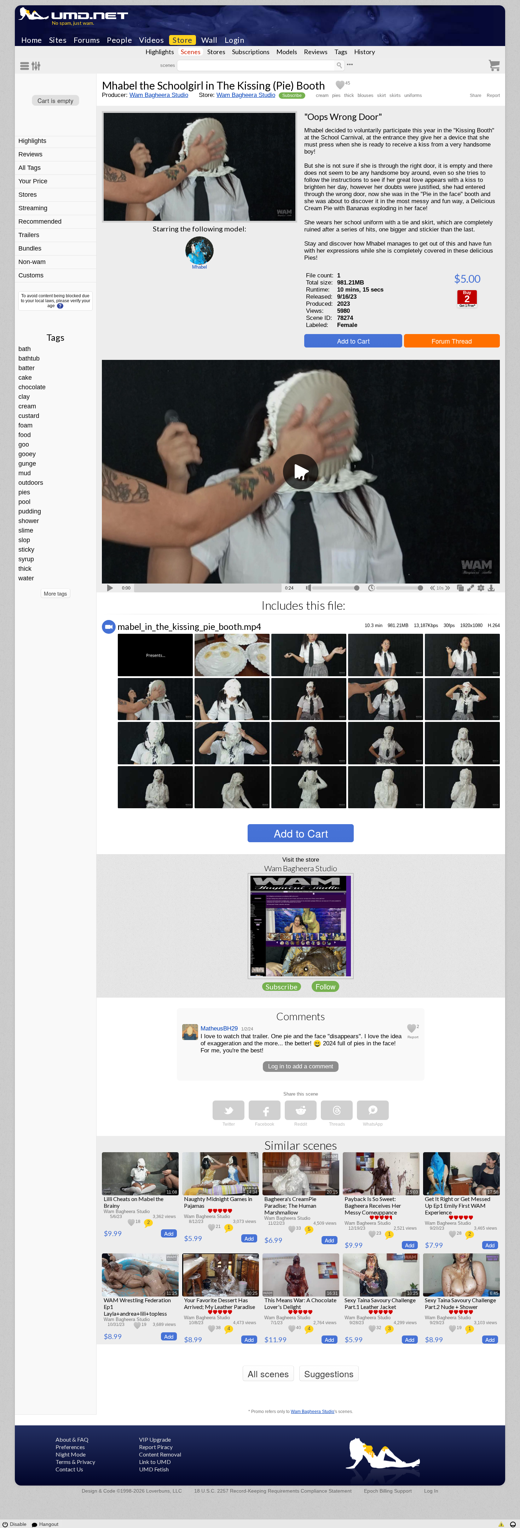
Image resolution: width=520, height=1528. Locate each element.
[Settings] (36, 66)
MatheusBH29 (219, 1028)
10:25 (412, 1293)
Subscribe (292, 95)
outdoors (30, 482)
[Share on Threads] (336, 1110)
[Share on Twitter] (228, 1110)
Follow (325, 986)
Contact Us (69, 1469)
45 (347, 83)
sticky (26, 549)
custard (28, 415)
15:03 (412, 1192)
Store (182, 40)
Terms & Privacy (75, 1461)
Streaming (32, 208)
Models (286, 52)
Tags (340, 52)
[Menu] (25, 66)
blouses (366, 95)
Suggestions (329, 1373)
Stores (216, 52)
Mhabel (199, 267)
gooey (27, 454)
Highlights (159, 52)
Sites (58, 40)
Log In (431, 1491)
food (24, 434)
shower (28, 520)
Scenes (191, 52)
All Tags (29, 167)
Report (493, 95)
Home (31, 40)
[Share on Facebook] (264, 1110)
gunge (27, 463)
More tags (55, 593)
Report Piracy (156, 1446)
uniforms (413, 95)
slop (24, 540)
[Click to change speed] (371, 588)
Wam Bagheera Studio (158, 95)
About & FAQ (72, 1439)
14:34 (252, 1192)
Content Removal (160, 1454)
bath (24, 348)
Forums (87, 40)
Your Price (32, 181)
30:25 (252, 1293)
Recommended (40, 221)
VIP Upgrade (155, 1439)
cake (25, 377)
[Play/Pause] (110, 587)
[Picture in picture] (460, 587)
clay (24, 396)
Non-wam (32, 261)
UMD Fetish (154, 1469)
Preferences (70, 1446)
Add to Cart (353, 340)
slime (25, 530)
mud (24, 473)
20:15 (332, 1192)
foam (25, 425)
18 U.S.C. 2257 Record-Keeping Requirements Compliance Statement (273, 1491)
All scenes (268, 1373)
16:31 (332, 1293)
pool (24, 501)
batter (26, 368)
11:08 (172, 1192)
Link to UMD (155, 1461)
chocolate (32, 387)
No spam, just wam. (73, 23)
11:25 (172, 1293)
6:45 (494, 1293)
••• (350, 64)
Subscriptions (251, 52)
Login (234, 40)
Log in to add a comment (300, 1066)
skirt (381, 95)
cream (27, 406)
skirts (395, 95)
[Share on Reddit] (300, 1110)
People (119, 40)
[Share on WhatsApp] (372, 1110)
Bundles (29, 248)
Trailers (28, 235)
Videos (151, 40)
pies (24, 492)
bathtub (29, 358)
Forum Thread (452, 340)
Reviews (316, 52)
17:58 (492, 1192)
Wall (209, 40)
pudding (29, 511)
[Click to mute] (308, 587)
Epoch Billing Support (388, 1491)
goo (23, 444)
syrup (26, 559)
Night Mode (71, 1454)
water (26, 578)
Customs (31, 275)
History (364, 52)
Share (475, 95)
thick (24, 568)
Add (168, 1233)
